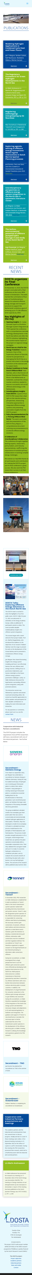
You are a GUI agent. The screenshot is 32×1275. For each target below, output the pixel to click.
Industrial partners (16, 1263)
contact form (9, 714)
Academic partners (16, 1260)
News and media (16, 1265)
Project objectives (16, 1258)
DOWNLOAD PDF (16, 575)
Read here (8, 173)
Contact (16, 1267)
